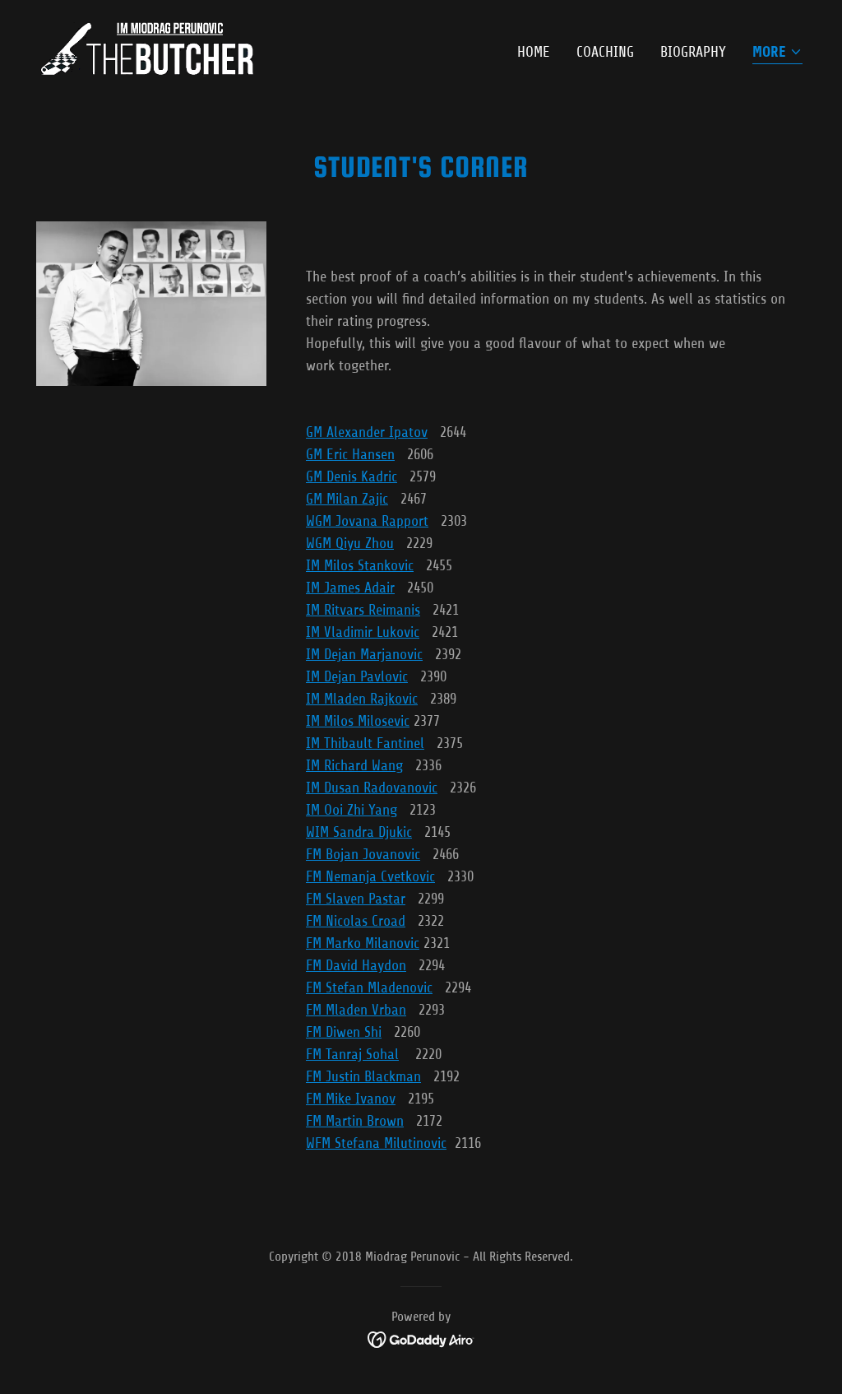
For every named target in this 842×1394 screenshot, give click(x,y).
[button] (777, 53)
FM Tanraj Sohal (352, 1054)
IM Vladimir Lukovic (362, 632)
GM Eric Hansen (350, 454)
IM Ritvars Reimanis (363, 610)
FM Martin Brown (355, 1121)
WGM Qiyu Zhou (350, 543)
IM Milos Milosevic (357, 721)
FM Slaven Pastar (355, 898)
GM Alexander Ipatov (367, 432)
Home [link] (533, 52)
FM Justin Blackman (363, 1076)
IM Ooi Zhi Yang (351, 810)
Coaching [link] (605, 52)
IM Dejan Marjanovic (364, 654)
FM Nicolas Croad (355, 921)
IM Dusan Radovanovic (371, 787)
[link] (146, 48)
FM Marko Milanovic (362, 943)
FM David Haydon (356, 965)
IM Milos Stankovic (360, 565)
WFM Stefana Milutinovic (376, 1143)
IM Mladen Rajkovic (362, 698)
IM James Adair (350, 587)
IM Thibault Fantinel (365, 743)
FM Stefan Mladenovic (369, 987)
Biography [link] (693, 52)
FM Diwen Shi (344, 1032)
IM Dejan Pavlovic (357, 676)
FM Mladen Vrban (356, 1009)
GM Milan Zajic (347, 498)
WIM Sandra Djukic (359, 832)
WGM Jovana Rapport (367, 521)
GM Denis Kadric (351, 476)
